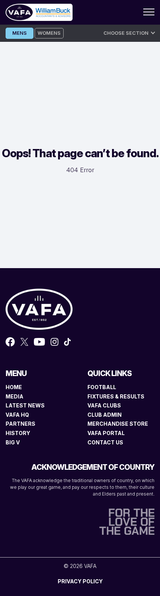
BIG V (13, 442)
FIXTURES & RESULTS (115, 396)
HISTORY (18, 433)
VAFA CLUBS (104, 405)
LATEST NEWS (25, 405)
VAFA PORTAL (106, 433)
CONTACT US (105, 442)
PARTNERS (20, 423)
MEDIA (14, 396)
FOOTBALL (101, 387)
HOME (14, 387)
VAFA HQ (17, 415)
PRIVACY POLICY (80, 581)
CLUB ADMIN (104, 415)
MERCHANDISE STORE (117, 423)
